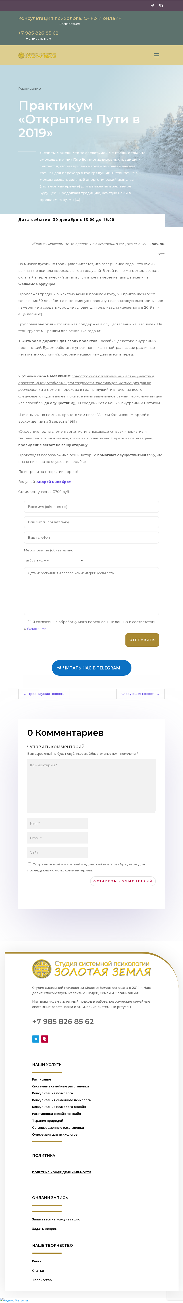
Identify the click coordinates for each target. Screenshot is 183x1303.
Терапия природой (47, 1120)
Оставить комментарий (123, 881)
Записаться (70, 24)
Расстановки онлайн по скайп (56, 1114)
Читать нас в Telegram (91, 668)
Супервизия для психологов (55, 1134)
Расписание (29, 88)
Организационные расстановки (58, 1127)
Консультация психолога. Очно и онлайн (70, 18)
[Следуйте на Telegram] (152, 5)
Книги (37, 1261)
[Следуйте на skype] (161, 5)
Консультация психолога (52, 1093)
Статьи (38, 1270)
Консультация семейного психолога (61, 1100)
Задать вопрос (44, 1228)
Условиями (36, 628)
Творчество (42, 1280)
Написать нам (38, 38)
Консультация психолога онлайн (59, 1107)
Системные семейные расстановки (60, 1086)
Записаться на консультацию (56, 1219)
